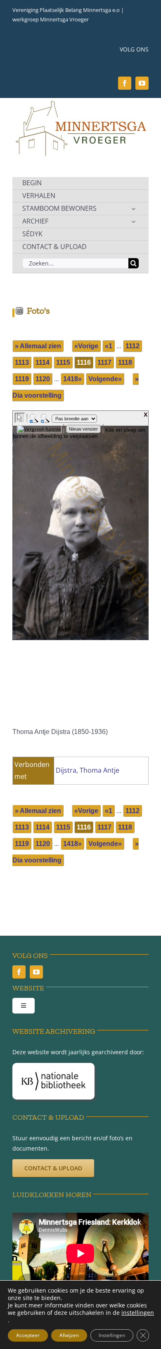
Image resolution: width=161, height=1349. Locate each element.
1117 (104, 362)
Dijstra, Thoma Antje (87, 770)
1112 (132, 345)
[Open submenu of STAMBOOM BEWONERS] (133, 209)
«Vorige (86, 345)
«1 (108, 345)
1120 (43, 378)
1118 (125, 362)
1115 (63, 362)
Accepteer (28, 1335)
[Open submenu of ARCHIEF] (133, 221)
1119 (22, 378)
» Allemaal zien (38, 345)
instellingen (137, 1312)
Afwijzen (69, 1335)
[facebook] (124, 83)
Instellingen (112, 1335)
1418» (72, 378)
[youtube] (142, 83)
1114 (43, 362)
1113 (22, 362)
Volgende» (105, 378)
